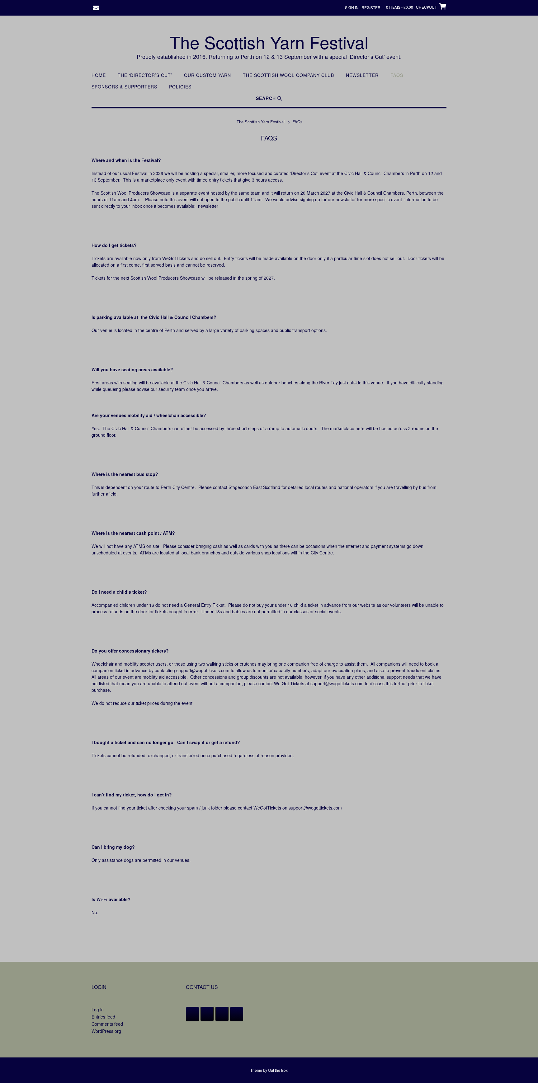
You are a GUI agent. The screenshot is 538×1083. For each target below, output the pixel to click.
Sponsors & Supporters (124, 87)
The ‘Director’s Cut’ (145, 75)
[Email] (236, 1014)
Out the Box (278, 1070)
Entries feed (103, 1017)
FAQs (396, 75)
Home (99, 75)
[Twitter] (207, 1014)
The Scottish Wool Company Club (288, 75)
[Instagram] (222, 1014)
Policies (180, 87)
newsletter (208, 206)
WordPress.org (106, 1031)
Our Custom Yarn (207, 75)
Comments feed (107, 1024)
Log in (98, 1009)
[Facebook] (192, 1014)
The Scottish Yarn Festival (269, 42)
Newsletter (362, 75)
